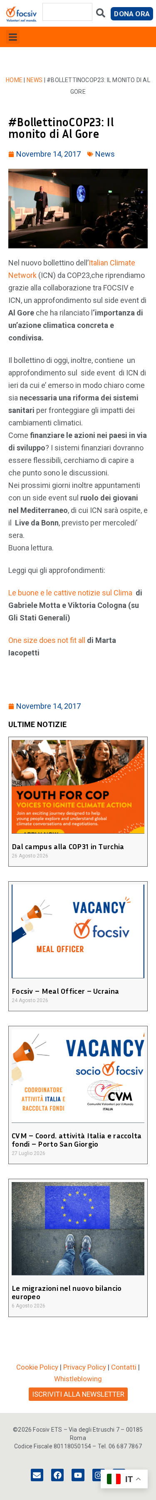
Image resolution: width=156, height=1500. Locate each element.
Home (14, 80)
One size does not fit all (47, 640)
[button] (13, 37)
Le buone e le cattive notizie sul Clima (70, 592)
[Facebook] (57, 1475)
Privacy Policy (84, 1367)
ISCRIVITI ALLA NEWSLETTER (78, 1394)
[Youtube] (78, 1475)
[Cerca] (100, 15)
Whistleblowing (78, 1379)
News (35, 80)
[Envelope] (37, 1475)
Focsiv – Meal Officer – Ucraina (65, 990)
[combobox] (67, 12)
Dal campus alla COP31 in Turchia (68, 846)
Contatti (123, 1367)
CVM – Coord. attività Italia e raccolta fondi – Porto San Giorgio (77, 1139)
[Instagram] (98, 1475)
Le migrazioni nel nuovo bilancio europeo (67, 1292)
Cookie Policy (37, 1367)
